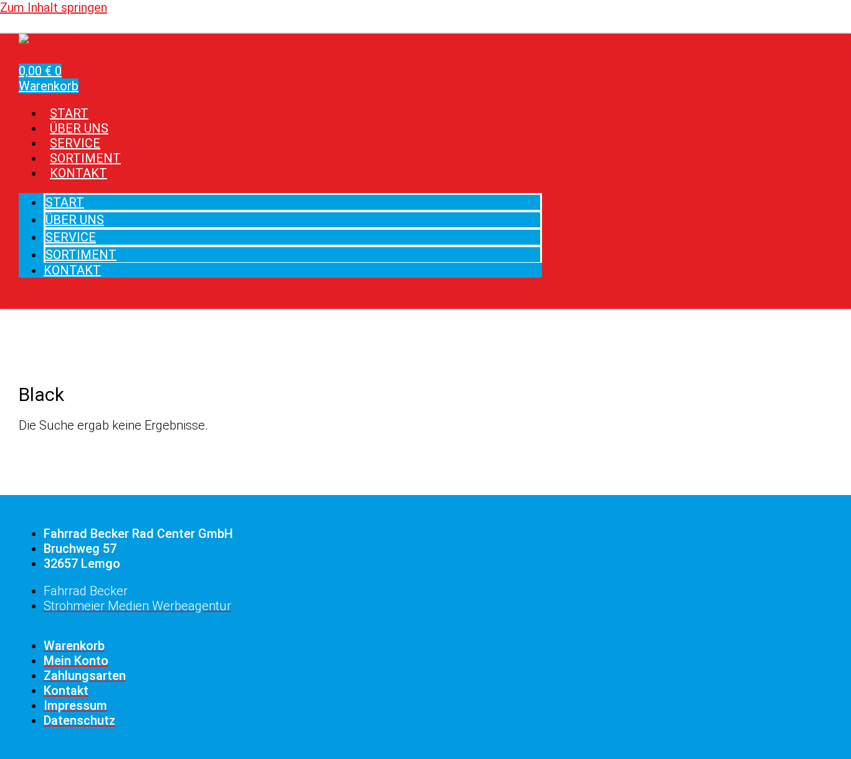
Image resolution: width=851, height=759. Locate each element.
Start (64, 202)
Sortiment (80, 254)
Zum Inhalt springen (53, 7)
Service (70, 237)
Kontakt (78, 173)
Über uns (74, 219)
